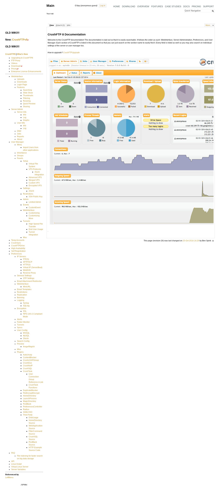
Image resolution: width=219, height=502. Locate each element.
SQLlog (26, 306)
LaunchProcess (30, 398)
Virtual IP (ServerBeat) (32, 267)
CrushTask (27, 371)
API (12, 461)
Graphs (26, 120)
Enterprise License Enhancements (26, 71)
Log (24, 117)
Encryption (21, 308)
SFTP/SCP (27, 262)
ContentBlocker (29, 357)
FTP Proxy (15, 60)
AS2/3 (31, 191)
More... (208, 25)
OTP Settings (28, 278)
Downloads (16, 66)
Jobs (19, 134)
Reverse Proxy (29, 273)
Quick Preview (29, 104)
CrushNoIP (28, 366)
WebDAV (27, 270)
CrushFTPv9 (19, 39)
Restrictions (28, 194)
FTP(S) (26, 259)
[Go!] (213, 11)
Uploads (20, 79)
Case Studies (173, 6)
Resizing (27, 101)
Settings (26, 188)
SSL (25, 311)
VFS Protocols (35, 169)
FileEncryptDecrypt (31, 393)
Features (157, 6)
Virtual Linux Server (19, 467)
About (19, 139)
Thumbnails (28, 95)
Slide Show (28, 93)
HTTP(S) (26, 265)
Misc (25, 237)
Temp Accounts (17, 240)
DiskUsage (33, 417)
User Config (22, 330)
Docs (186, 6)
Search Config (23, 341)
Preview (20, 344)
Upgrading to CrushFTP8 (22, 58)
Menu (19, 145)
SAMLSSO (27, 412)
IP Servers (21, 256)
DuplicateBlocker (30, 390)
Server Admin (17, 109)
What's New (22, 54)
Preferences (16, 254)
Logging (20, 300)
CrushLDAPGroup (31, 360)
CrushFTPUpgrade (71, 52)
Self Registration (18, 251)
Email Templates (24, 289)
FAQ (13, 453)
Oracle (26, 338)
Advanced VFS (35, 177)
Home (116, 6)
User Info (21, 123)
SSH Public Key (35, 196)
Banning (20, 297)
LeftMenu (9, 477)
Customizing (34, 213)
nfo (68, 25)
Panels (20, 158)
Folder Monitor (23, 322)
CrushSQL (27, 368)
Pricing (196, 6)
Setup (25, 161)
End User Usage (36, 229)
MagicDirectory (29, 401)
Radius (26, 409)
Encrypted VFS (35, 185)
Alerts (19, 319)
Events (26, 205)
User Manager (17, 142)
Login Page (22, 84)
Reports (20, 136)
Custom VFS (34, 183)
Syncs (19, 327)
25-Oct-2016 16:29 (191, 241)
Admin (26, 199)
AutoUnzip (27, 355)
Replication (22, 295)
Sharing (26, 106)
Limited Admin (35, 202)
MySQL (26, 336)
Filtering (26, 98)
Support (208, 6)
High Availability (18, 248)
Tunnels (26, 221)
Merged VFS (34, 180)
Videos (14, 63)
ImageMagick (29, 346)
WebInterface (17, 76)
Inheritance (22, 153)
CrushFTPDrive (18, 246)
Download (128, 6)
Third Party (27, 415)
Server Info (21, 112)
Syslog (26, 303)
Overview (143, 6)
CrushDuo (27, 363)
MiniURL (27, 287)
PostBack (27, 404)
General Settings (24, 275)
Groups (20, 155)
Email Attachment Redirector (29, 281)
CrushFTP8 (10, 54)
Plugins (20, 352)
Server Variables (18, 469)
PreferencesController (32, 407)
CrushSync (16, 243)
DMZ (19, 131)
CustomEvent (34, 207)
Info (24, 115)
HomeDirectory (29, 396)
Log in (102, 5)
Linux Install (16, 464)
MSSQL (26, 333)
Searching (27, 90)
